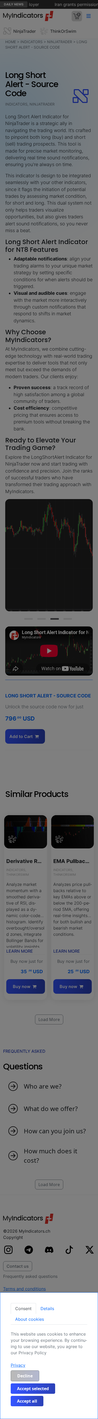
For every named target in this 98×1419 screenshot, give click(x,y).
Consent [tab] (23, 1308)
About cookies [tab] (29, 1319)
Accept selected (33, 1388)
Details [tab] (47, 1308)
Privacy (18, 1365)
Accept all (27, 1401)
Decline (25, 1376)
